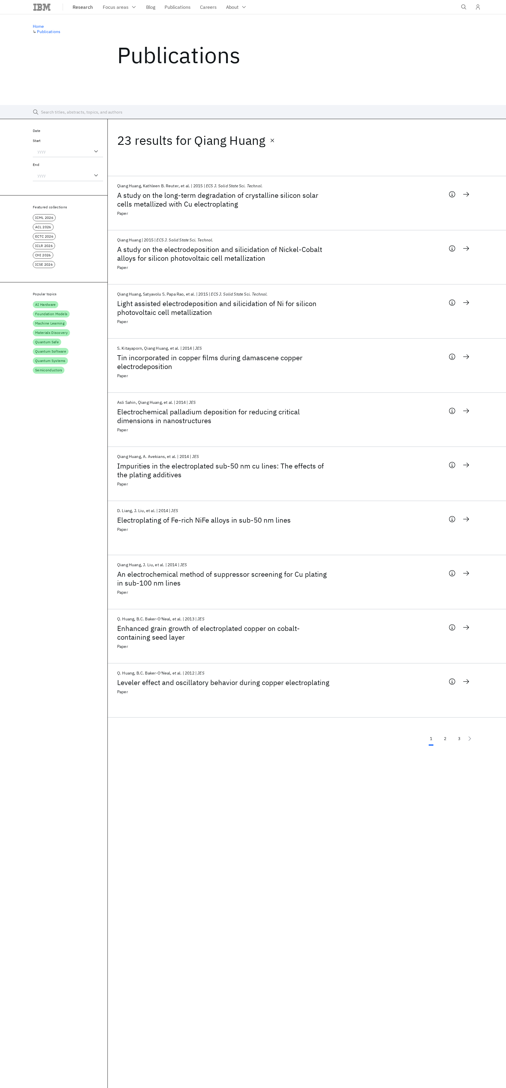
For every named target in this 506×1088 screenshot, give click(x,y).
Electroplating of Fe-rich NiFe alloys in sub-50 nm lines (204, 520)
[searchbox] (253, 112)
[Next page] (469, 738)
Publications (48, 31)
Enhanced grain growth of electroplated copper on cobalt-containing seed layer (208, 632)
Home (38, 26)
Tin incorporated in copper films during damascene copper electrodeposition (209, 362)
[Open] (96, 151)
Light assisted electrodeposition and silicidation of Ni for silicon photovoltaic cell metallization (217, 308)
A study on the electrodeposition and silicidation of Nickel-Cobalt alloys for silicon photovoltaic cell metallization (219, 253)
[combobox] (68, 151)
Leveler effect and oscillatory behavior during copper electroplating (223, 682)
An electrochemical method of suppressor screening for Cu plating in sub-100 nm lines (222, 578)
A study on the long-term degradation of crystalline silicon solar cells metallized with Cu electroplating (217, 199)
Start (37, 140)
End (36, 164)
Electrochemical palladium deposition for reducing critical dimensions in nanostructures (208, 416)
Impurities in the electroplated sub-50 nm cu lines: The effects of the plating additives (220, 470)
